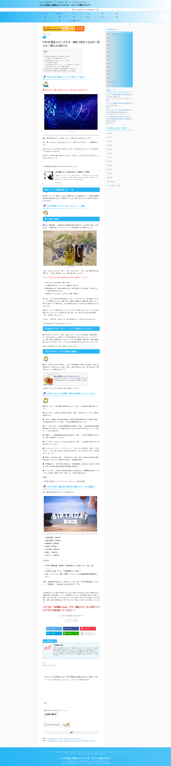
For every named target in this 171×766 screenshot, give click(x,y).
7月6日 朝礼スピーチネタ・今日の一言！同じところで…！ (65, 738)
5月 (45, 17)
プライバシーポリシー (83, 752)
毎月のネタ (60, 13)
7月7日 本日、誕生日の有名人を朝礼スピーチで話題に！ (61, 71)
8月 (88, 17)
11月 (45, 20)
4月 (117, 13)
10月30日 (86, 319)
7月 (74, 17)
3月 (102, 13)
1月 (74, 13)
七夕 (55, 665)
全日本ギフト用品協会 (61, 442)
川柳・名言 (112, 81)
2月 (88, 13)
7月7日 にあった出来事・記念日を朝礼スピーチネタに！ (61, 68)
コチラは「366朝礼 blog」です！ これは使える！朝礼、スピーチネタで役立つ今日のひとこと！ (85, 761)
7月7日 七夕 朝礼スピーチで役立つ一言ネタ (57, 56)
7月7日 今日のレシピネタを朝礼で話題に (58, 66)
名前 (45, 703)
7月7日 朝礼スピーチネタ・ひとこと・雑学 (57, 60)
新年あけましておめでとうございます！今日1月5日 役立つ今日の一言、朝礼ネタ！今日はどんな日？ (119, 119)
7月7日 (49, 665)
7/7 (52, 665)
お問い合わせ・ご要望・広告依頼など (96, 753)
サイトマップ (112, 85)
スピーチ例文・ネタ (74, 20)
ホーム (45, 13)
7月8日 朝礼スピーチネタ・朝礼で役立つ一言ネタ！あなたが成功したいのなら (71, 741)
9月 (102, 17)
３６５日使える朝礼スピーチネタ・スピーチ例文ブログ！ (65, 5)
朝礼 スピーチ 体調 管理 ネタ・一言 (56, 58)
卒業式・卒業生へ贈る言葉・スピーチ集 (65, 752)
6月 (60, 17)
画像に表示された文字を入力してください (55, 710)
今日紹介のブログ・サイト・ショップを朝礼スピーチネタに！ (64, 64)
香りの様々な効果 (52, 62)
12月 (59, 20)
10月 (116, 17)
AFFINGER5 (106, 763)
